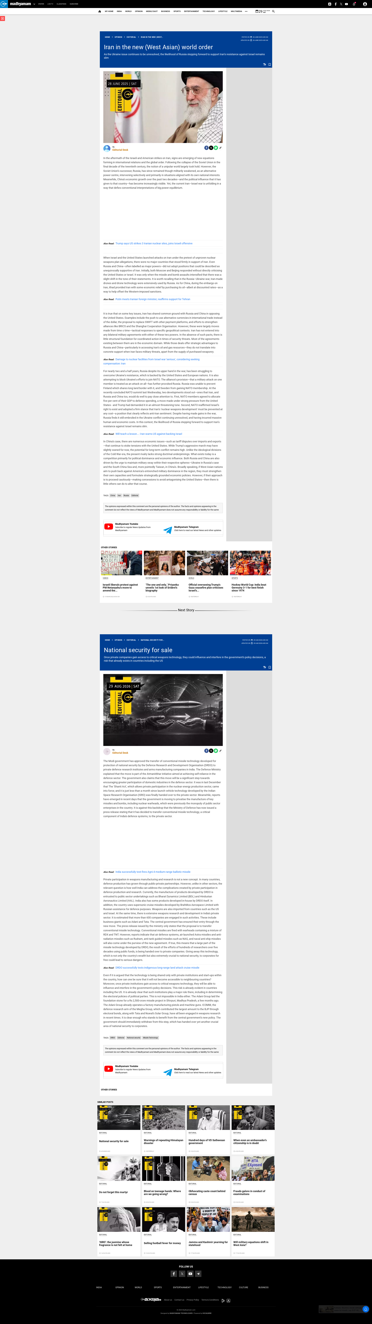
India (119, 11)
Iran (119, 495)
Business (165, 11)
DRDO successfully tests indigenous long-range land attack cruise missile (151, 967)
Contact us (179, 1300)
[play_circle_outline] (121, 563)
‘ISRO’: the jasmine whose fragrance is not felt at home (115, 1244)
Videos (105, 578)
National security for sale (138, 650)
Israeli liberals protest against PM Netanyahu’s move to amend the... (120, 587)
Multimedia (236, 11)
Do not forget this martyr (113, 1192)
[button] (4, 4)
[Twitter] (211, 147)
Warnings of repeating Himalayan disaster (163, 1142)
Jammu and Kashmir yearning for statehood (208, 1244)
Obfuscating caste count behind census (207, 1193)
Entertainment (191, 11)
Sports (177, 11)
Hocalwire (207, 1313)
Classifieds (61, 4)
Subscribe (74, 4)
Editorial (135, 495)
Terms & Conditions (210, 1300)
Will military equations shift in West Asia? (250, 1244)
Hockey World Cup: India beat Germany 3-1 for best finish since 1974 (249, 587)
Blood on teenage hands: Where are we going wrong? (162, 1193)
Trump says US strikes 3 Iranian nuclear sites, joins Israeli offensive (148, 243)
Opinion (139, 11)
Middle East (152, 11)
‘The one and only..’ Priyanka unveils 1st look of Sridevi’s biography (162, 587)
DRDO (112, 1038)
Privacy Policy (193, 1300)
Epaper (41, 4)
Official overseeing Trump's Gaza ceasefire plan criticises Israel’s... (206, 587)
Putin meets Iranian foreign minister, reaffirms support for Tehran (146, 299)
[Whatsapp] (215, 147)
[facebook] (206, 147)
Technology (209, 11)
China (112, 495)
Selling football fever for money (162, 1243)
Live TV (50, 4)
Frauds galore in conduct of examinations (249, 1193)
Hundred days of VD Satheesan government (207, 1142)
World (128, 11)
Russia (126, 495)
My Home (109, 11)
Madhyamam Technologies (181, 1313)
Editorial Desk (120, 149)
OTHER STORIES (109, 547)
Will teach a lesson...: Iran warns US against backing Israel (142, 433)
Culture (243, 1287)
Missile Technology (150, 1038)
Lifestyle (222, 11)
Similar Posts (105, 1102)
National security (133, 1038)
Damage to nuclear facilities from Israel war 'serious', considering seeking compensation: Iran (151, 361)
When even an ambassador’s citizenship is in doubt (250, 1142)
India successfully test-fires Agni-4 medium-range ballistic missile (147, 871)
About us (168, 1300)
